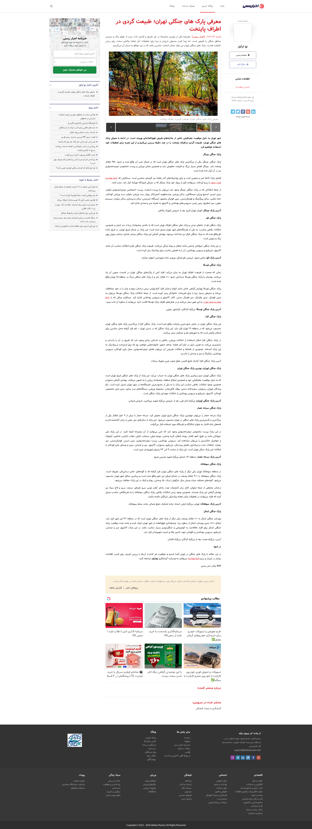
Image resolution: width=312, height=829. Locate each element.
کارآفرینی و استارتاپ (254, 784)
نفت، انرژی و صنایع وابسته (251, 788)
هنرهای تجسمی (185, 795)
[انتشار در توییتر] (238, 111)
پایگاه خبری (207, 6)
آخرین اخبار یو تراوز (88, 85)
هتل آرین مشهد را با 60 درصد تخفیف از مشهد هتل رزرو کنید (75, 188)
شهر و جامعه (221, 788)
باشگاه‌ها (152, 791)
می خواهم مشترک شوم (74, 70)
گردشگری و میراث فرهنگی (208, 708)
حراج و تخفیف (79, 780)
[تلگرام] (238, 757)
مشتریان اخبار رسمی (182, 745)
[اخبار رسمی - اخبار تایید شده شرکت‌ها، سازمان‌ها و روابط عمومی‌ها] (253, 6)
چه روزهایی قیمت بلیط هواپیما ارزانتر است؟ (77, 195)
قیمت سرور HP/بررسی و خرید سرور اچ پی (78, 137)
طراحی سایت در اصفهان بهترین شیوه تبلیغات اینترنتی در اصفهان (77, 116)
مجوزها (187, 741)
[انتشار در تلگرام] (233, 111)
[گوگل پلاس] (258, 757)
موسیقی (188, 791)
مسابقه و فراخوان (78, 788)
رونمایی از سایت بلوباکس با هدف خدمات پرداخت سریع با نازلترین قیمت (75, 148)
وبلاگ (172, 6)
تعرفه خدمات (188, 6)
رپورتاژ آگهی (151, 759)
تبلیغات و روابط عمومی (217, 802)
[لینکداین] (243, 757)
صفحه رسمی (241, 55)
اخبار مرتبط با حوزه (88, 180)
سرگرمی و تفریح (113, 791)
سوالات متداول (184, 748)
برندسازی (152, 748)
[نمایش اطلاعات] (243, 87)
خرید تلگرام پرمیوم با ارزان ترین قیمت (80, 155)
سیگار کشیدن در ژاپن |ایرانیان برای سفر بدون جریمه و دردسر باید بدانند (74, 219)
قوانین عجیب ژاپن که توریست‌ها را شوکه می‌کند (76, 200)
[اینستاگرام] (232, 757)
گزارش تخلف (115, 588)
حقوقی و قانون (221, 791)
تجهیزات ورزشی (149, 788)
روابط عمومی (151, 737)
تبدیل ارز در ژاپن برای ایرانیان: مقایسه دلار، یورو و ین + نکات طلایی (75, 206)
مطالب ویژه (151, 755)
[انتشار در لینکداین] (253, 111)
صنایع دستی (186, 799)
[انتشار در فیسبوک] (243, 111)
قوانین (187, 752)
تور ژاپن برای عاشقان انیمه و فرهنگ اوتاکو (78, 213)
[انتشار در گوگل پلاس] (248, 111)
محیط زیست (222, 799)
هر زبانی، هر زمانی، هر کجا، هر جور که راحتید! (76, 141)
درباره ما (187, 737)
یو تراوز (243, 46)
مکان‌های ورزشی (149, 784)
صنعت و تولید (257, 795)
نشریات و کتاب (185, 784)
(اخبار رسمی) (198, 37)
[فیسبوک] (253, 757)
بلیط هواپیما (194, 559)
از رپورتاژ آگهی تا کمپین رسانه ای (177, 755)
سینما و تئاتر (186, 788)
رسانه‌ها (188, 780)
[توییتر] (248, 757)
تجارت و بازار (257, 780)
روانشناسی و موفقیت (111, 784)
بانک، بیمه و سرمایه (254, 809)
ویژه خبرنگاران (150, 752)
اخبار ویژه (93, 108)
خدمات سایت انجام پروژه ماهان (82, 132)
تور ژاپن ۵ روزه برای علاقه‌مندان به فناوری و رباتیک (75, 226)
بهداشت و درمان (220, 784)
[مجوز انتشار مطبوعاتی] (75, 741)
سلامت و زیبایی (114, 780)
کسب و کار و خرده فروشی (252, 799)
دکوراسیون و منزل (113, 795)
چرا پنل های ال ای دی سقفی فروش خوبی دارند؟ (75, 168)
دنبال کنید (241, 64)
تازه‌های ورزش (150, 780)
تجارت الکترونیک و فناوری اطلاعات (249, 791)
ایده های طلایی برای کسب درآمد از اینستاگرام (77, 127)
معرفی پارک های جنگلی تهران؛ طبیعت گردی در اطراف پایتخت (76, 93)
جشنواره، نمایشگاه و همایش (73, 784)
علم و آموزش (221, 780)
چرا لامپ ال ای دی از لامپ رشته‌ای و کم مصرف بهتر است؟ (74, 161)
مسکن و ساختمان (255, 813)
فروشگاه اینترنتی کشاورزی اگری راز (81, 123)
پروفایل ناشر (131, 588)
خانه (222, 6)
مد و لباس (116, 788)
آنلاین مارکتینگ (150, 741)
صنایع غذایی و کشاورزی (253, 802)
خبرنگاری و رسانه (149, 745)
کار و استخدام (257, 806)
